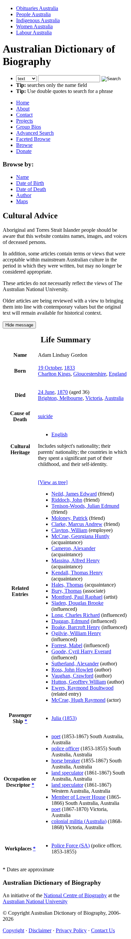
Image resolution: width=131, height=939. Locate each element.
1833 (69, 368)
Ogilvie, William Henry (76, 633)
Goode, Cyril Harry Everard (81, 651)
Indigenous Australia (38, 20)
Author (23, 195)
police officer (65, 748)
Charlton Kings (54, 374)
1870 (62, 392)
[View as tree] (53, 482)
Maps (22, 201)
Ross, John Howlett (72, 669)
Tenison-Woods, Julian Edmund (85, 506)
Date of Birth (30, 183)
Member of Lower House (78, 797)
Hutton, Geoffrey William (78, 682)
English (59, 434)
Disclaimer (40, 930)
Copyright (13, 930)
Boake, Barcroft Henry (75, 627)
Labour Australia (34, 32)
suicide (45, 416)
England (118, 374)
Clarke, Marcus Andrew (76, 524)
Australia (114, 398)
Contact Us (103, 930)
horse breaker (65, 760)
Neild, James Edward (74, 494)
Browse (24, 145)
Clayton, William (69, 530)
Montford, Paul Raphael (76, 597)
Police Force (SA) (70, 845)
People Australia (33, 14)
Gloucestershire (89, 374)
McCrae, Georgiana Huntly (80, 536)
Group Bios (28, 127)
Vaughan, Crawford (72, 676)
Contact (24, 115)
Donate (24, 151)
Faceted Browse (33, 139)
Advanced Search (35, 133)
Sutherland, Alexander (75, 663)
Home (22, 102)
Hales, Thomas (67, 585)
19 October (49, 368)
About (23, 109)
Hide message (19, 324)
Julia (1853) (64, 718)
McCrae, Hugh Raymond (78, 700)
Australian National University (35, 901)
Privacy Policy (71, 930)
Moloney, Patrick (69, 518)
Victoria (93, 398)
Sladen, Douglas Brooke (77, 603)
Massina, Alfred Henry (75, 560)
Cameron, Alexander (73, 548)
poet (55, 736)
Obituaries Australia (37, 8)
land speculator (67, 773)
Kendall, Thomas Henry (77, 572)
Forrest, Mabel (66, 645)
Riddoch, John (66, 500)
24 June (46, 392)
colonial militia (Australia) (78, 821)
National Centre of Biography (75, 895)
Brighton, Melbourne (60, 398)
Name (22, 177)
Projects (24, 121)
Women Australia (34, 26)
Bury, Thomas (66, 591)
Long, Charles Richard (75, 615)
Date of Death (31, 189)
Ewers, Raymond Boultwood (82, 688)
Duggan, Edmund (70, 621)
